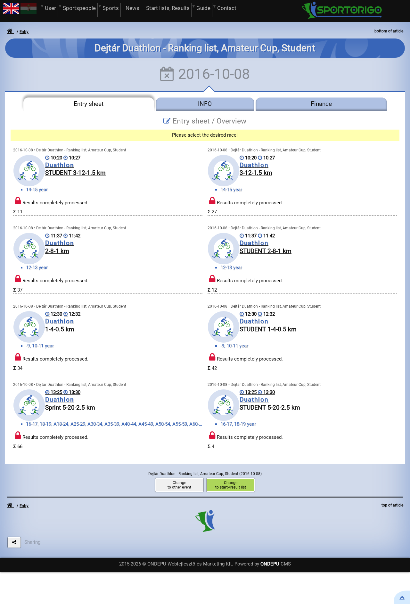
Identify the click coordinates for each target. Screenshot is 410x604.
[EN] (11, 12)
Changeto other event (179, 485)
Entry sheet (88, 103)
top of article (392, 505)
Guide (203, 8)
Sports (110, 8)
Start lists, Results (168, 8)
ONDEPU (269, 564)
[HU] (28, 12)
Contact (226, 8)
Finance (321, 103)
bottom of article (388, 31)
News (132, 8)
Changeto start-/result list (230, 485)
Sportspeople (79, 8)
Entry (24, 32)
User (50, 8)
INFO (205, 103)
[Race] (402, 597)
